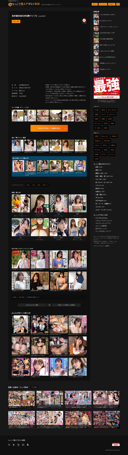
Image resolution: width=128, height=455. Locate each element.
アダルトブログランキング (104, 221)
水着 (97, 154)
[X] (9, 445)
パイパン (112, 114)
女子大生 (107, 140)
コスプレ (98, 150)
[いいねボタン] (84, 20)
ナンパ (104, 114)
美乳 (97, 136)
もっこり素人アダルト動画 (16, 440)
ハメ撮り (98, 128)
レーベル (102, 4)
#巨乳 (38, 185)
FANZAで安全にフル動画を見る (49, 128)
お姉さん (98, 140)
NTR (106, 123)
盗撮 (97, 114)
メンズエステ (113, 110)
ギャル (97, 145)
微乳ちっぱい (101, 173)
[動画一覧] (18, 445)
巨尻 (110, 119)
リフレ (104, 154)
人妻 (97, 110)
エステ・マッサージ (104, 210)
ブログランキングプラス (103, 223)
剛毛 (97, 119)
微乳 (103, 119)
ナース (112, 154)
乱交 (113, 150)
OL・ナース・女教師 (103, 203)
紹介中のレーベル (101, 228)
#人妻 (33, 185)
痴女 (106, 128)
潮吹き (113, 145)
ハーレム (98, 123)
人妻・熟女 (16, 21)
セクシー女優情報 (101, 226)
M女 (113, 123)
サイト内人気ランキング (103, 231)
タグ (94, 4)
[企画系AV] (28, 445)
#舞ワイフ (45, 185)
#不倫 (28, 185)
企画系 (111, 4)
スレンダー (105, 136)
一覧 (49, 305)
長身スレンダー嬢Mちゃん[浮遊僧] (66, 305)
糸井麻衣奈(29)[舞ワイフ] (29, 16)
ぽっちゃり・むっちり (104, 182)
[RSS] (14, 445)
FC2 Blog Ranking (101, 218)
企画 (97, 159)
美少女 (115, 136)
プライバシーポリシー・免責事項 (101, 246)
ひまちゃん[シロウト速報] (32, 305)
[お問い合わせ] (23, 445)
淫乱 (106, 150)
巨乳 (103, 110)
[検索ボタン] (118, 4)
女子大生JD (101, 200)
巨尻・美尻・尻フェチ (104, 176)
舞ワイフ (22, 90)
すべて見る (34, 387)
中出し (105, 145)
